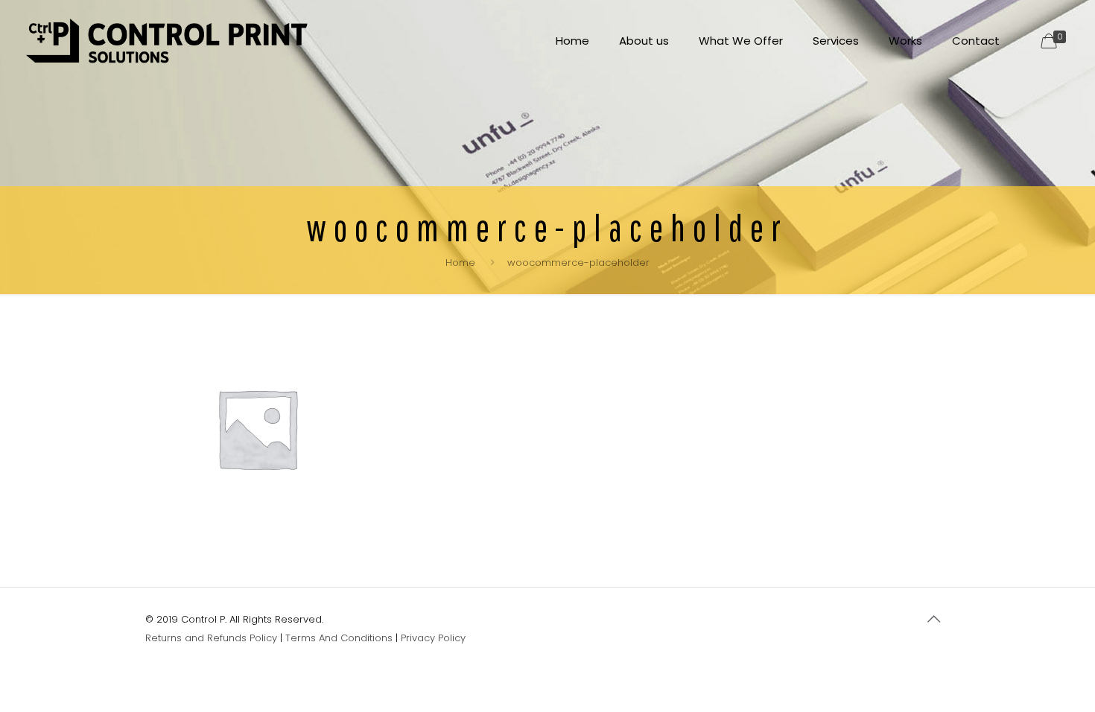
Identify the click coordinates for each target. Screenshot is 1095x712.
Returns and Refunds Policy (211, 638)
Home (460, 262)
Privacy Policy (433, 638)
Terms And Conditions (339, 638)
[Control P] (167, 41)
